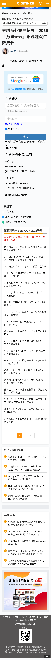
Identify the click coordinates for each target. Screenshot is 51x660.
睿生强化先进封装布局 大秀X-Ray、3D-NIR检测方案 (24, 410)
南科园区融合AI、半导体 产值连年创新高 (25, 266)
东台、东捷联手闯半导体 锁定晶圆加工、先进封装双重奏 (25, 342)
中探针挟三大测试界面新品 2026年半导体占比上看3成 (24, 274)
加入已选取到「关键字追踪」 (19, 217)
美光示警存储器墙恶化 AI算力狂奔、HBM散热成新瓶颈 (27, 497)
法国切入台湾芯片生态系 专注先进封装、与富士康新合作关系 (25, 381)
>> (31, 435)
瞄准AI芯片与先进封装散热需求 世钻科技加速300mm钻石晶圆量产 (27, 562)
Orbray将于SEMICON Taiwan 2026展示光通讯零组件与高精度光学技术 (27, 552)
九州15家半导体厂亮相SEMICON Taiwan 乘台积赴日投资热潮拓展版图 (25, 258)
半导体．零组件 (27, 13)
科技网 (5, 13)
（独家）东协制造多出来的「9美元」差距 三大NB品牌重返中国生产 (26, 468)
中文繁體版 (21, 624)
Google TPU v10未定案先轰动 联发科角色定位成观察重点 (27, 478)
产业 (14, 13)
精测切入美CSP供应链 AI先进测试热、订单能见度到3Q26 (25, 248)
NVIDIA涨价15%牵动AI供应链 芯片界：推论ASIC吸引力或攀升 (26, 487)
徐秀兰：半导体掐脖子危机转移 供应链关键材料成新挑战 (25, 391)
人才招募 (32, 620)
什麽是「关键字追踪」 (16, 222)
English (32, 624)
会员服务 (16, 617)
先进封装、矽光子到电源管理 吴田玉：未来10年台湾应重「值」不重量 (25, 401)
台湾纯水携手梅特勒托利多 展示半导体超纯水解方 (27, 542)
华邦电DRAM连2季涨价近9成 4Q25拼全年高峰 (24, 303)
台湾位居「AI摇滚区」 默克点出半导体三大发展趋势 (24, 294)
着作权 (40, 617)
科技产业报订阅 (28, 617)
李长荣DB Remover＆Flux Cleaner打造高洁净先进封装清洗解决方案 (27, 533)
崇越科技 (9, 212)
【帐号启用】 (11, 148)
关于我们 (7, 617)
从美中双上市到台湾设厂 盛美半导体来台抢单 (25, 333)
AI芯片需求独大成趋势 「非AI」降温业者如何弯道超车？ (24, 352)
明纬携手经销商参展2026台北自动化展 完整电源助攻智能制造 (26, 523)
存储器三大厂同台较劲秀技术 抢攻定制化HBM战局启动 (25, 362)
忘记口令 (8, 124)
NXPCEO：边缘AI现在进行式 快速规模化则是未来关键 (25, 313)
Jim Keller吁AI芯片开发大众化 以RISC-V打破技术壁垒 (25, 323)
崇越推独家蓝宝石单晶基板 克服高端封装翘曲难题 (25, 420)
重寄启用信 (17, 124)
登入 (25, 136)
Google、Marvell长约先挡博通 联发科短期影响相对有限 (27, 458)
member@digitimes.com (16, 183)
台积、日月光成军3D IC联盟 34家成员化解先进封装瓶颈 (25, 371)
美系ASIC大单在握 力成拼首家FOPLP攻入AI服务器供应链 (24, 284)
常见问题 (23, 620)
